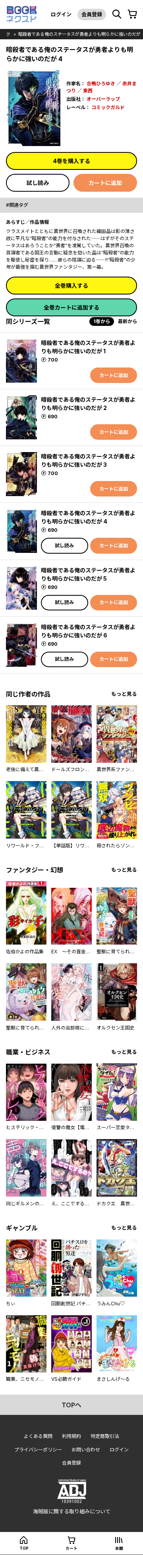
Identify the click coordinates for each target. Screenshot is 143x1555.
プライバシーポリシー (38, 1450)
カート (71, 1548)
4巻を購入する (71, 161)
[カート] (132, 14)
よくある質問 (38, 1436)
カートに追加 (105, 182)
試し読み (38, 182)
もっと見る (124, 694)
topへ (71, 1405)
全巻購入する (71, 285)
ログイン (61, 14)
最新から (127, 321)
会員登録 (91, 14)
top (24, 1548)
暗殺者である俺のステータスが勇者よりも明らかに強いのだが (79, 34)
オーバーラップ (103, 99)
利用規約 (71, 1436)
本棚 (119, 1548)
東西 (88, 91)
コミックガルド (108, 107)
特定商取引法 (105, 1436)
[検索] (117, 14)
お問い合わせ (86, 1450)
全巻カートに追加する (71, 307)
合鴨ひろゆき (101, 84)
